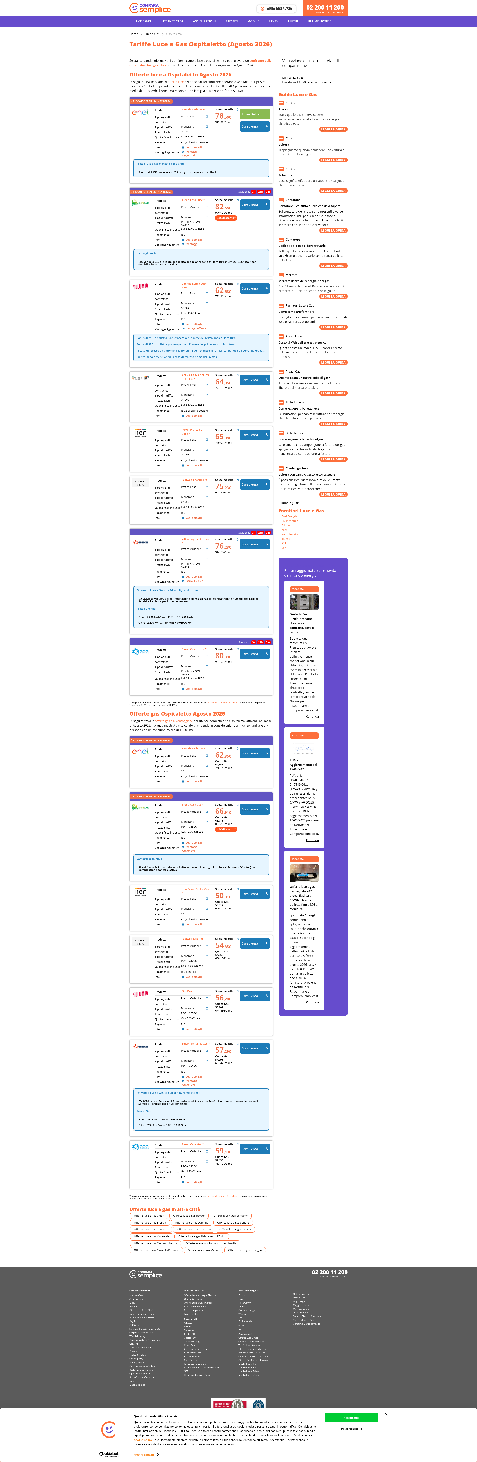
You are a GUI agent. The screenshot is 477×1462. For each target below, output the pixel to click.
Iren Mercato (290, 534)
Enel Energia (289, 516)
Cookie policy (136, 1358)
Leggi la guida (333, 129)
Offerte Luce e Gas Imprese (198, 1302)
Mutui (293, 21)
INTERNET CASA (172, 21)
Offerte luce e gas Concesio (151, 1229)
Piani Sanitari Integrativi (141, 1317)
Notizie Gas (299, 1297)
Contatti (133, 1343)
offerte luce (176, 82)
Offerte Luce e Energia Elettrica (200, 1295)
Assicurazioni (204, 21)
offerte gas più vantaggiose (174, 721)
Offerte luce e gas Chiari (149, 1215)
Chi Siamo (134, 1325)
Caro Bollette (191, 1360)
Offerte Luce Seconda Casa (252, 1349)
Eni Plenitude (290, 521)
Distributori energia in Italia (198, 1375)
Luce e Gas (142, 21)
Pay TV (273, 21)
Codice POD (190, 1334)
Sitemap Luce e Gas (303, 1320)
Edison (286, 525)
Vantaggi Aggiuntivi (190, 153)
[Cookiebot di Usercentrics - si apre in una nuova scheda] (109, 1455)
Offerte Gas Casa (193, 1299)
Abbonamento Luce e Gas (251, 1352)
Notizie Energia (301, 1294)
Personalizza (349, 1428)
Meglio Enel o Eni (247, 1367)
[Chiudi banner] (386, 1414)
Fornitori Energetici (248, 1290)
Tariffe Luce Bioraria (249, 1345)
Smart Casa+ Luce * (194, 649)
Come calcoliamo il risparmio (144, 1340)
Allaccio (188, 1322)
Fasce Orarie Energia (195, 1363)
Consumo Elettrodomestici (306, 1323)
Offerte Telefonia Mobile (142, 1310)
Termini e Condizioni (140, 1347)
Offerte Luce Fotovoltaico (251, 1341)
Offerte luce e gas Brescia (150, 1222)
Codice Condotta (138, 1354)
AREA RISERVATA (279, 9)
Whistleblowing (137, 1336)
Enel (240, 1317)
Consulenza (249, 126)
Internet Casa (136, 1295)
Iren (240, 1299)
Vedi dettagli (194, 147)
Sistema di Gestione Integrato (144, 1328)
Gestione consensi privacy (143, 1366)
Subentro (189, 1330)
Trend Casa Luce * (193, 200)
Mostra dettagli (144, 1454)
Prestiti (231, 21)
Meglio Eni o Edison (248, 1375)
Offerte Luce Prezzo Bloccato (253, 1356)
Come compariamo (194, 1310)
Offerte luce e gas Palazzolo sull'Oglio (201, 1236)
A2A (284, 543)
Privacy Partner (137, 1362)
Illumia (286, 538)
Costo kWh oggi (192, 1341)
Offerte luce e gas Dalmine (191, 1222)
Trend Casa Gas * (193, 804)
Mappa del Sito (137, 1384)
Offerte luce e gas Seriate (233, 1222)
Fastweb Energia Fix (194, 480)
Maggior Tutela (301, 1305)
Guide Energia (300, 1312)
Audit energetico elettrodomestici (201, 1367)
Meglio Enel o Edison (249, 1371)
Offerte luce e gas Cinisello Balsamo (156, 1250)
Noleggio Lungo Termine (142, 1313)
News (132, 1381)
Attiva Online (250, 114)
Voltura (188, 1326)
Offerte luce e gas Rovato (189, 1215)
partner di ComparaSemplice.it (223, 702)
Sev (284, 547)
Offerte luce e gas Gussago (194, 1229)
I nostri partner (192, 1313)
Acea (285, 530)
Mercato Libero (301, 1308)
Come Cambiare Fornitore (197, 1349)
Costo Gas (189, 1345)
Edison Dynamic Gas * (196, 1043)
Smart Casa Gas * (193, 1144)
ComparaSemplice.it (140, 1290)
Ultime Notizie (319, 21)
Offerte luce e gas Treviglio (245, 1250)
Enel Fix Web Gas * (194, 748)
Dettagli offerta (196, 328)
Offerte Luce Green (248, 1337)
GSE (186, 1371)
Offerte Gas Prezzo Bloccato (253, 1360)
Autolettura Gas (192, 1356)
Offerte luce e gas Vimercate (151, 1236)
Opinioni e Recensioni (140, 1373)
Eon (240, 1328)
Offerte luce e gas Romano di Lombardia (211, 1243)
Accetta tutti (351, 1417)
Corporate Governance (141, 1332)
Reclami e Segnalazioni (141, 1369)
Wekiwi (242, 1313)
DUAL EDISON (195, 581)
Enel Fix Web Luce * (194, 109)
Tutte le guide (290, 502)
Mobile (253, 21)
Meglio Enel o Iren (247, 1363)
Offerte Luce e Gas (194, 1290)
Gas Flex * (188, 991)
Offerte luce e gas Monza (235, 1229)
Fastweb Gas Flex (192, 939)
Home (133, 34)
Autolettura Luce (192, 1352)
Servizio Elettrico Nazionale (307, 1316)
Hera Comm (244, 1302)
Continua (312, 716)
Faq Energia (299, 1301)
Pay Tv (132, 1321)
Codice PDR (190, 1337)
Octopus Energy (246, 1310)
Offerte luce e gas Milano (203, 1250)
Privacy (133, 1351)
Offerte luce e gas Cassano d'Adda (155, 1243)
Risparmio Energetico (195, 1306)
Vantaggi (192, 244)
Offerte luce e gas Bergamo (231, 1215)
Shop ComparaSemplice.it (142, 1377)
